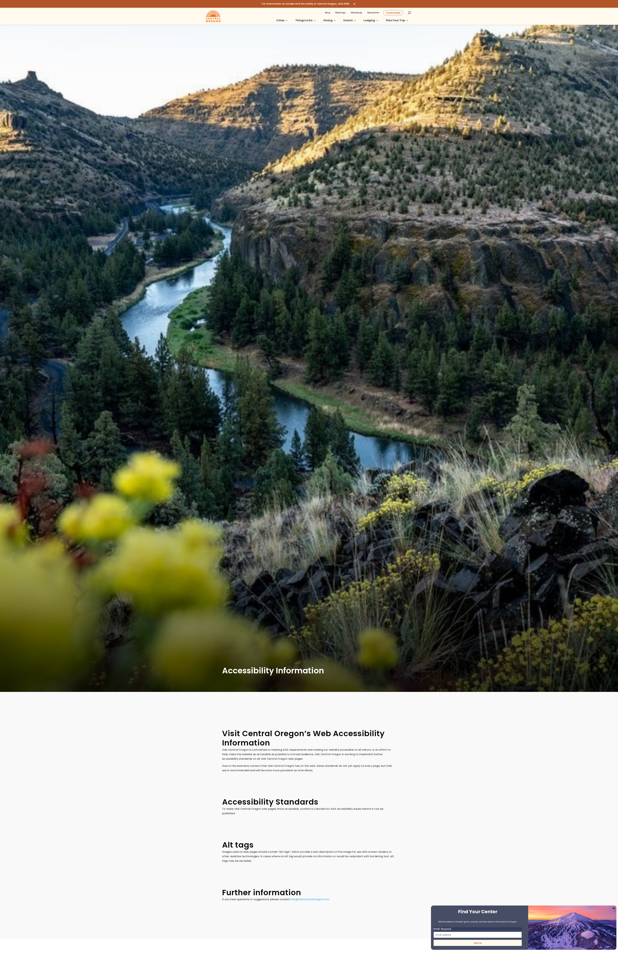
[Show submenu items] (287, 20)
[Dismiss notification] (354, 4)
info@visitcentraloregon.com (310, 899)
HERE (346, 3)
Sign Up (478, 942)
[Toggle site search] (409, 12)
